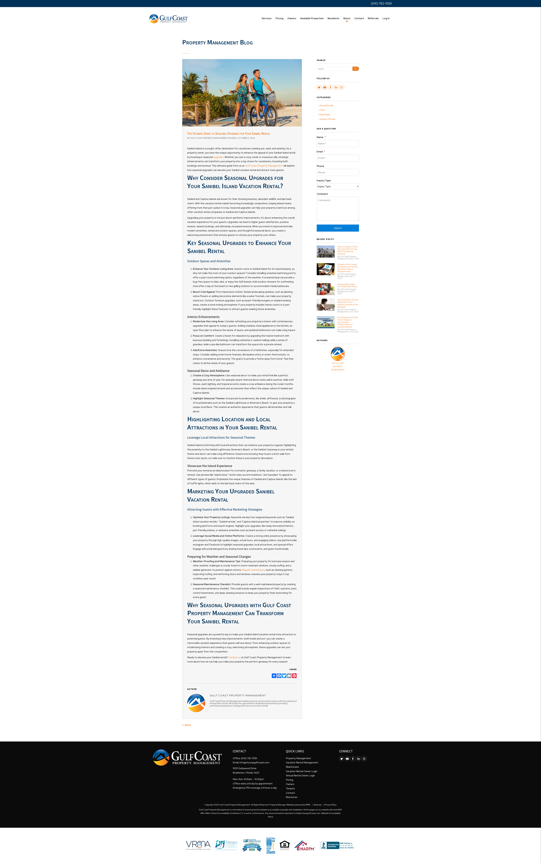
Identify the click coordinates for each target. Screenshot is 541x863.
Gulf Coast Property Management (263, 165)
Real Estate (325, 114)
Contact (359, 18)
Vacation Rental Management (302, 762)
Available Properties (312, 18)
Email (320, 151)
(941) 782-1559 (381, 3)
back (187, 725)
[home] (168, 18)
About (346, 18)
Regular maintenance (253, 569)
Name (320, 137)
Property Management (298, 758)
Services (267, 18)
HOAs (322, 110)
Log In (386, 18)
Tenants (290, 788)
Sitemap (317, 804)
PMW (307, 804)
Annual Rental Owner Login (300, 775)
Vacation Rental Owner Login (301, 771)
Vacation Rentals (327, 119)
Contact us (234, 657)
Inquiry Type (324, 180)
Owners (291, 18)
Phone (320, 166)
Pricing (279, 18)
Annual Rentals (326, 105)
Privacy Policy (330, 804)
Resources (291, 797)
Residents (333, 18)
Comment (322, 193)
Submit (338, 228)
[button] (319, 87)
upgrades (218, 157)
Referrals (373, 18)
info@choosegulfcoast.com (254, 762)
